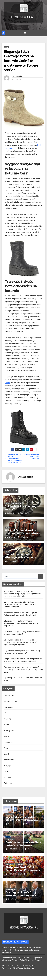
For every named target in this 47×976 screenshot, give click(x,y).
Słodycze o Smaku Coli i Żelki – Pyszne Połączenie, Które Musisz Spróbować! (21, 870)
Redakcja (18, 76)
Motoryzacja (16, 503)
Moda (6, 47)
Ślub (6, 748)
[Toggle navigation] (25, 33)
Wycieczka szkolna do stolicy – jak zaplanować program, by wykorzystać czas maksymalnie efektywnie (22, 593)
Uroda (6, 771)
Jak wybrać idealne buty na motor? (22, 508)
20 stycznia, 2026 (15, 849)
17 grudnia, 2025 (15, 899)
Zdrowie (7, 777)
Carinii (7, 383)
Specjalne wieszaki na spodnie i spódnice (31, 456)
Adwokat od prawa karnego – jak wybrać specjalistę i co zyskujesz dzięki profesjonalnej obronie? (23, 669)
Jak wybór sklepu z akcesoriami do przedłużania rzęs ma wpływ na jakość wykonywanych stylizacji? (20, 642)
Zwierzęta (8, 783)
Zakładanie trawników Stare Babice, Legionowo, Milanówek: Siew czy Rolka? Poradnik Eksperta (21, 604)
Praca (6, 736)
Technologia (9, 760)
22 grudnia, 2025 (15, 874)
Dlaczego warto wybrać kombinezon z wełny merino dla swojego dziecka (15, 458)
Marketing (8, 719)
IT (5, 713)
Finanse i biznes (10, 701)
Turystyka (8, 765)
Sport (6, 754)
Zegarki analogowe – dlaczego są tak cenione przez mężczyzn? (20, 557)
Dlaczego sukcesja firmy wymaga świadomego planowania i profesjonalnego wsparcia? (22, 623)
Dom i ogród (9, 695)
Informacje (8, 707)
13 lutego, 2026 (14, 824)
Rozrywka (8, 742)
